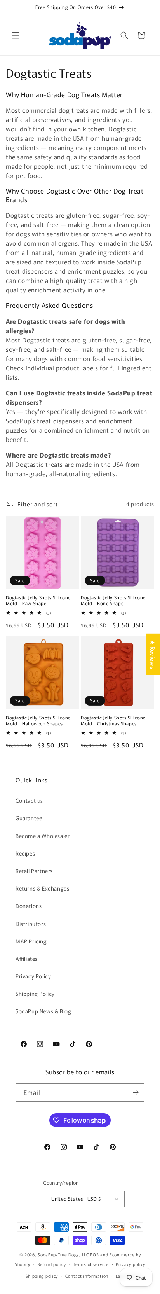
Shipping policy (42, 1276)
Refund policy (52, 1264)
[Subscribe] (135, 1092)
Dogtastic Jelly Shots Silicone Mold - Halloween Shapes (38, 720)
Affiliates (27, 958)
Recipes (25, 853)
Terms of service (90, 1264)
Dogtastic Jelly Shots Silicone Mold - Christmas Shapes (113, 720)
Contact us (29, 800)
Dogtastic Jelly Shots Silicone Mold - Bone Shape (113, 600)
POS (94, 1254)
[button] (15, 35)
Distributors (31, 923)
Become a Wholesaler (43, 836)
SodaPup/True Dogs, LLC (63, 1254)
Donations (29, 906)
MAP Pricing (31, 941)
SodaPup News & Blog (43, 1011)
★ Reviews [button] (153, 654)
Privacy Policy (33, 976)
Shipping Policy (35, 993)
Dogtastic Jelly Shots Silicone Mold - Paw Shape (38, 600)
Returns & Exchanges (42, 888)
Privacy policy (130, 1264)
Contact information (86, 1276)
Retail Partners (34, 871)
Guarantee (29, 818)
